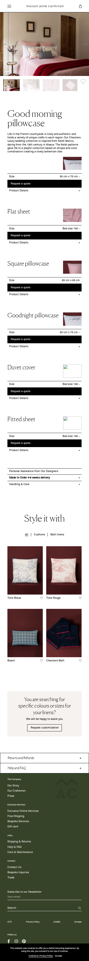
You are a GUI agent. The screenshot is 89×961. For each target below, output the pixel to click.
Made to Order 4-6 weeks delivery (29, 477)
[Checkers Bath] (64, 633)
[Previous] (4, 44)
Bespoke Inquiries (18, 872)
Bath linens (57, 534)
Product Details (18, 190)
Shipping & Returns (19, 841)
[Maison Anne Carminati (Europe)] (45, 6)
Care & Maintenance (20, 852)
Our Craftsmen (16, 791)
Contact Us (14, 867)
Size (11, 176)
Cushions (39, 534)
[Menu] (9, 6)
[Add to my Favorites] (83, 81)
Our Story (13, 785)
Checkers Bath (55, 660)
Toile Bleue (14, 598)
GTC (9, 922)
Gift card (12, 826)
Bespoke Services (18, 821)
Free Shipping (15, 816)
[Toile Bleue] (25, 570)
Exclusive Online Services (23, 811)
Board (11, 660)
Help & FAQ (14, 847)
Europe (78, 922)
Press (10, 796)
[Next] (84, 44)
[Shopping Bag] (80, 6)
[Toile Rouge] (64, 570)
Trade (10, 877)
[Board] (25, 633)
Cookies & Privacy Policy (41, 956)
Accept (58, 956)
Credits (56, 922)
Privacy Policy (33, 922)
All (26, 534)
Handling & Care (19, 484)
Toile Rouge (53, 598)
